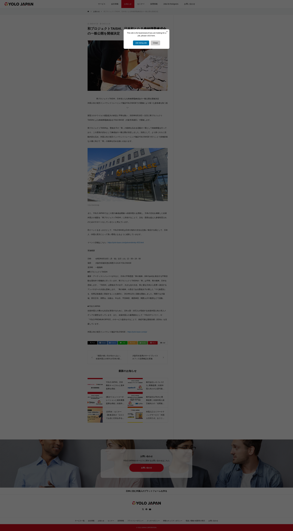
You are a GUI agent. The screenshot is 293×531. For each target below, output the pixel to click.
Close (155, 43)
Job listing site (141, 43)
